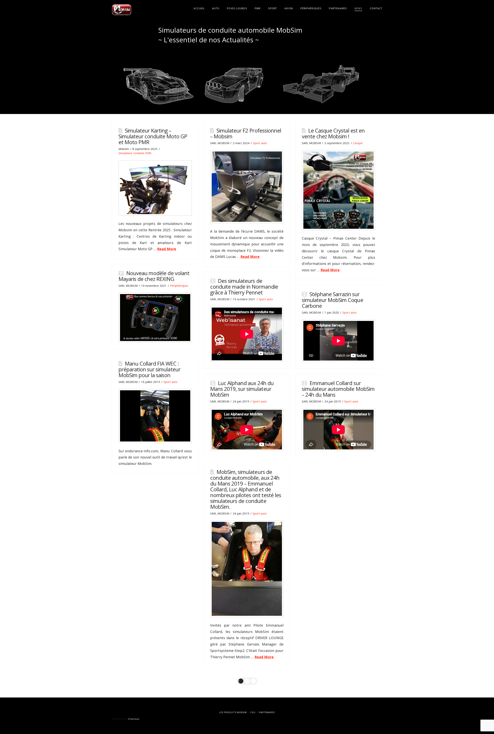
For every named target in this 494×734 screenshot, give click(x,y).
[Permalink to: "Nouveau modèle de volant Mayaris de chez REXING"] (155, 317)
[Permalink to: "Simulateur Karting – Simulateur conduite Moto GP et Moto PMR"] (155, 188)
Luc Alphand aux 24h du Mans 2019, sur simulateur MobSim (242, 388)
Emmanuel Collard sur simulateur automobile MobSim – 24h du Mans (338, 388)
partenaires (267, 712)
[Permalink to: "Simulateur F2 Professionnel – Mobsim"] (247, 186)
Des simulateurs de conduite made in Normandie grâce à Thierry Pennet (244, 286)
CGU (252, 712)
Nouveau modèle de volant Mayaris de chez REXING (153, 276)
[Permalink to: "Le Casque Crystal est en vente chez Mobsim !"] (338, 190)
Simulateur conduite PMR (134, 153)
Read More (166, 249)
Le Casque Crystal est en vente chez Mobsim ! (333, 133)
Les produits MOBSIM (233, 712)
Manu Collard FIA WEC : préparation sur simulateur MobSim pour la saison (149, 369)
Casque (358, 143)
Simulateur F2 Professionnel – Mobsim (245, 133)
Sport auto (260, 143)
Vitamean (134, 718)
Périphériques (179, 285)
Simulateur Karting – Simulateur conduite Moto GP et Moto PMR (152, 136)
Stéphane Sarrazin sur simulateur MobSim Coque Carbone (332, 300)
